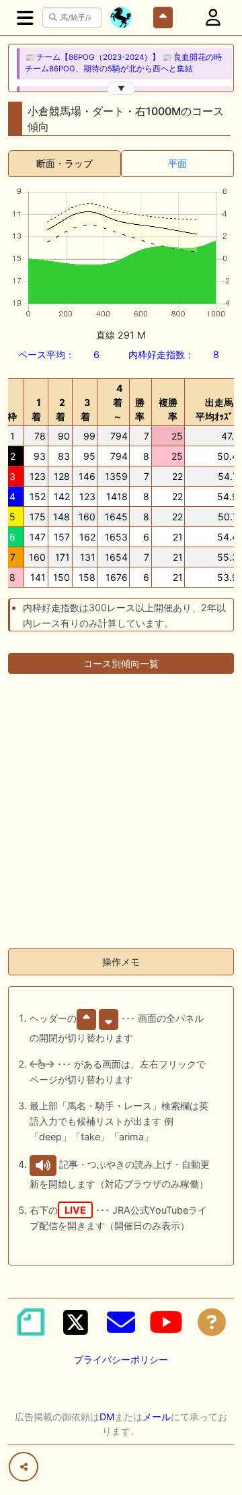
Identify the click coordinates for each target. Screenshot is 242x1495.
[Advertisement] (121, 816)
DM (106, 1416)
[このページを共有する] (23, 1467)
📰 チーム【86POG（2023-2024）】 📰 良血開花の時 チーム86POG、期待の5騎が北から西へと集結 (123, 63)
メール (157, 1416)
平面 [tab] (177, 163)
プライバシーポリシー (121, 1359)
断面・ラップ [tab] (64, 163)
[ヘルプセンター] (212, 1322)
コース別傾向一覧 (121, 663)
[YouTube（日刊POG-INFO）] (166, 1322)
